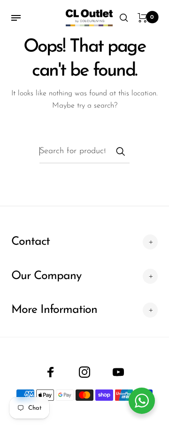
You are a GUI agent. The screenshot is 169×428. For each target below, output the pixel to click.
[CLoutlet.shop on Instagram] (84, 372)
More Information (54, 310)
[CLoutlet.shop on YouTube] (118, 372)
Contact (30, 242)
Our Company (46, 276)
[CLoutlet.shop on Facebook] (50, 372)
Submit (120, 151)
